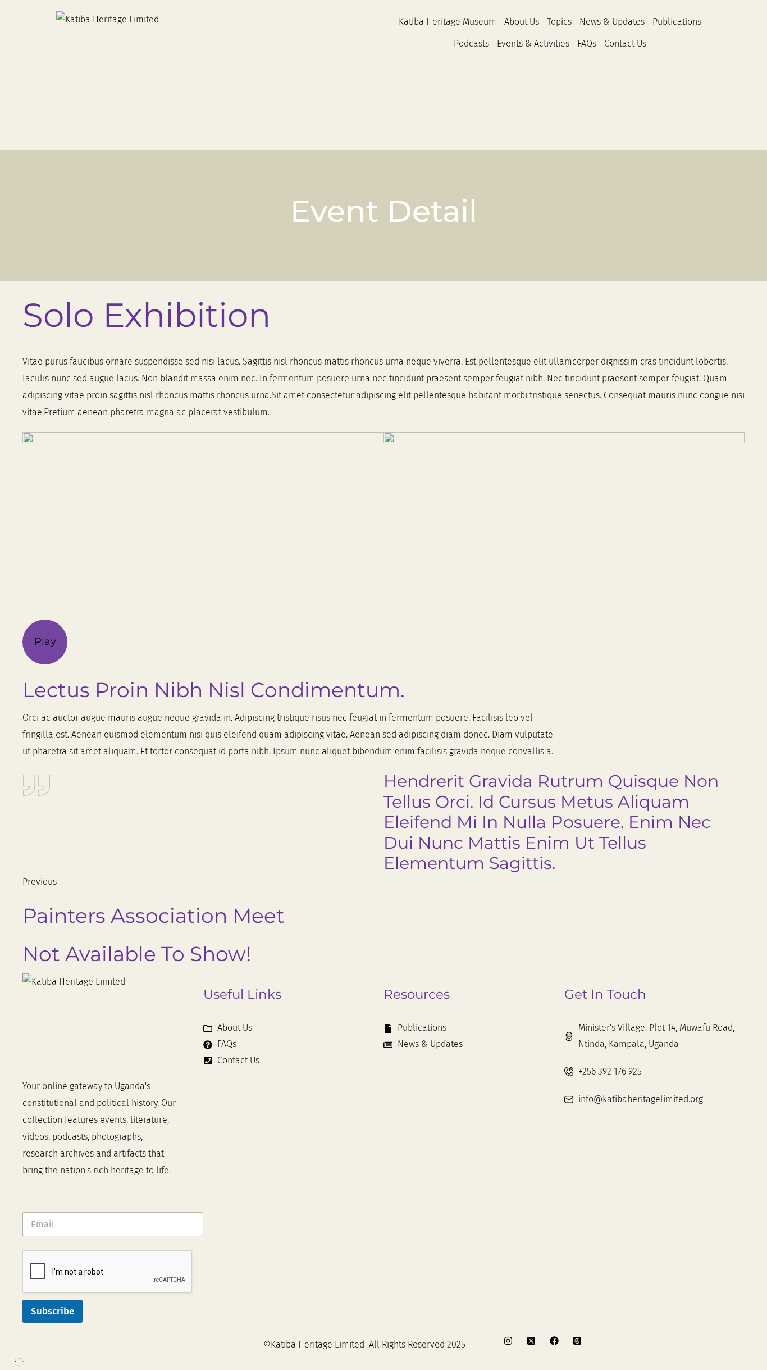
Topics (559, 21)
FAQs (586, 43)
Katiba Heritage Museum (447, 21)
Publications (676, 21)
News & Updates (612, 21)
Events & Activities (533, 43)
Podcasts (471, 43)
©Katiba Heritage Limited (313, 1344)
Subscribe (52, 1311)
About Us (521, 21)
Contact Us (625, 43)
